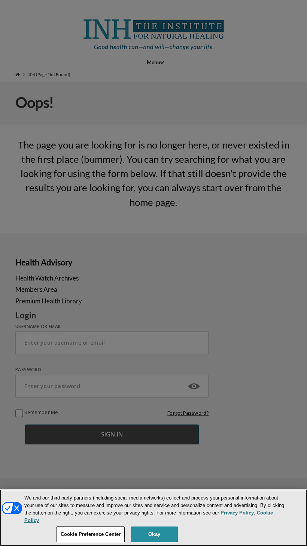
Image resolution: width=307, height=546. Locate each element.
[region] (153, 517)
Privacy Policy (237, 513)
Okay (154, 534)
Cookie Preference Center (91, 534)
